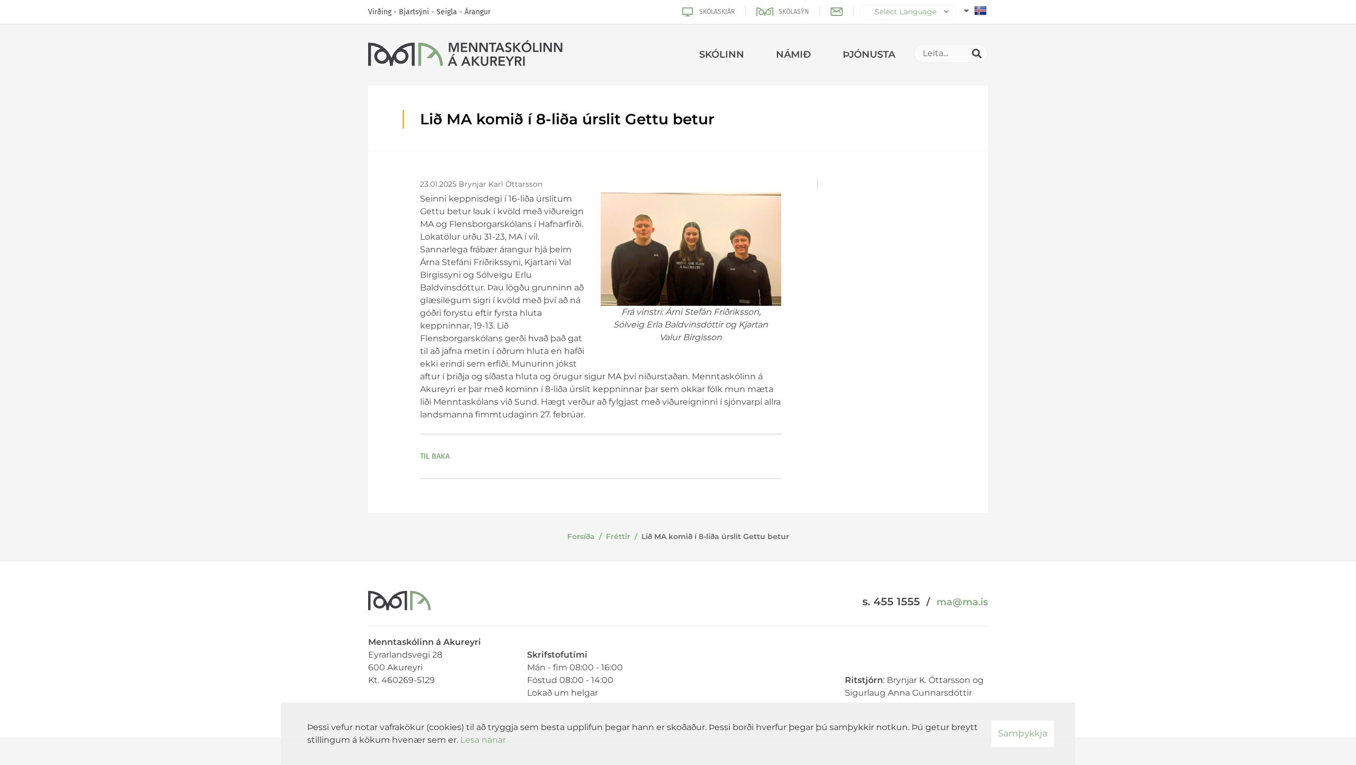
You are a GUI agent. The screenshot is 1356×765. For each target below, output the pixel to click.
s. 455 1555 (891, 601)
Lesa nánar (483, 740)
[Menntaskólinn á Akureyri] (465, 55)
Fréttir (618, 536)
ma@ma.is (962, 602)
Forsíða (581, 536)
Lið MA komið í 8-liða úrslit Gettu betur (715, 536)
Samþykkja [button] (1023, 733)
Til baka (435, 456)
